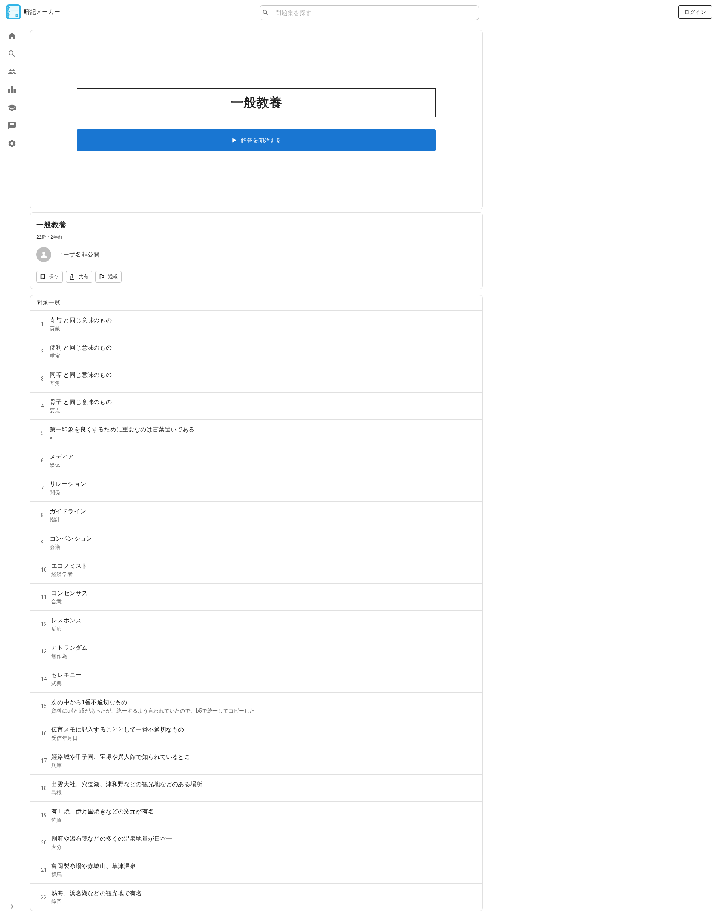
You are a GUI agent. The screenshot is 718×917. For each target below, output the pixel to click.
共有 (84, 276)
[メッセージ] (12, 126)
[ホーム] (12, 36)
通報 (113, 276)
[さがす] (12, 54)
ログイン (695, 12)
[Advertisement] (600, 94)
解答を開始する (261, 140)
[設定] (12, 144)
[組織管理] (12, 108)
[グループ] (12, 72)
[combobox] (374, 12)
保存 (54, 276)
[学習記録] (12, 90)
